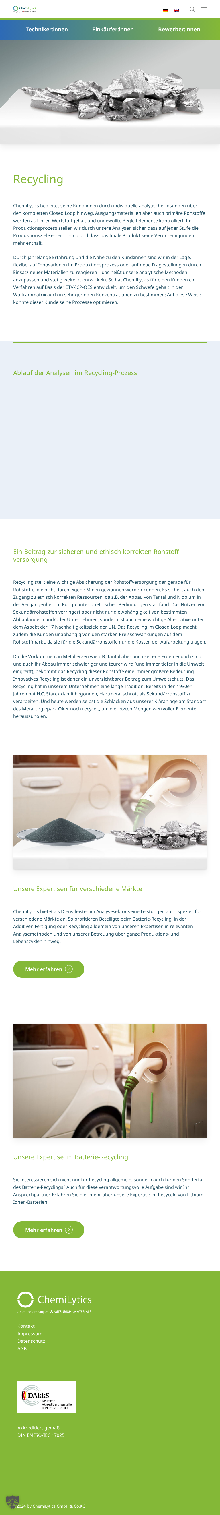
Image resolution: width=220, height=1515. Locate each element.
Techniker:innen (47, 29)
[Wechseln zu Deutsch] (165, 12)
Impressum (29, 1333)
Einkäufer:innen (113, 29)
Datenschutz (31, 1341)
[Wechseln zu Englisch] (176, 12)
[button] (12, 1502)
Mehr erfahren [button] (43, 969)
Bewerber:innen (179, 29)
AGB (22, 1348)
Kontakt (26, 1326)
